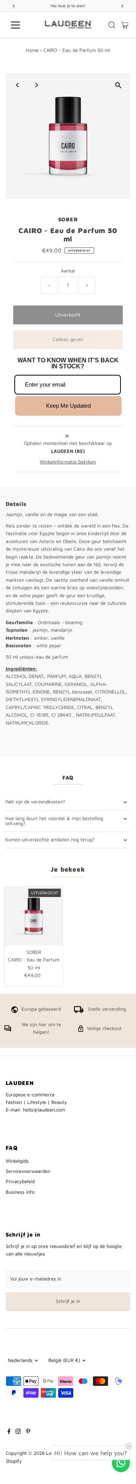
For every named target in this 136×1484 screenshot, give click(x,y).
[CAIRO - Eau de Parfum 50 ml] (34, 916)
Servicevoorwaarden (28, 1171)
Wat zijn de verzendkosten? (35, 802)
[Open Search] (111, 25)
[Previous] (17, 85)
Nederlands (20, 1360)
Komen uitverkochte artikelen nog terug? (49, 839)
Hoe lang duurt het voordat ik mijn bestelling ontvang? (54, 821)
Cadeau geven (68, 339)
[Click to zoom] (118, 85)
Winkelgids (17, 1161)
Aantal (68, 271)
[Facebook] (9, 1432)
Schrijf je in (68, 1301)
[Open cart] (124, 25)
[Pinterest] (28, 1432)
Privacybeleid (20, 1181)
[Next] (36, 85)
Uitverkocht (67, 315)
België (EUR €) (64, 1360)
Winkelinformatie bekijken (68, 462)
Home (32, 50)
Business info (20, 1192)
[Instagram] (18, 1432)
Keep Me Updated (68, 405)
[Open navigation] (20, 25)
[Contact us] (121, 1462)
